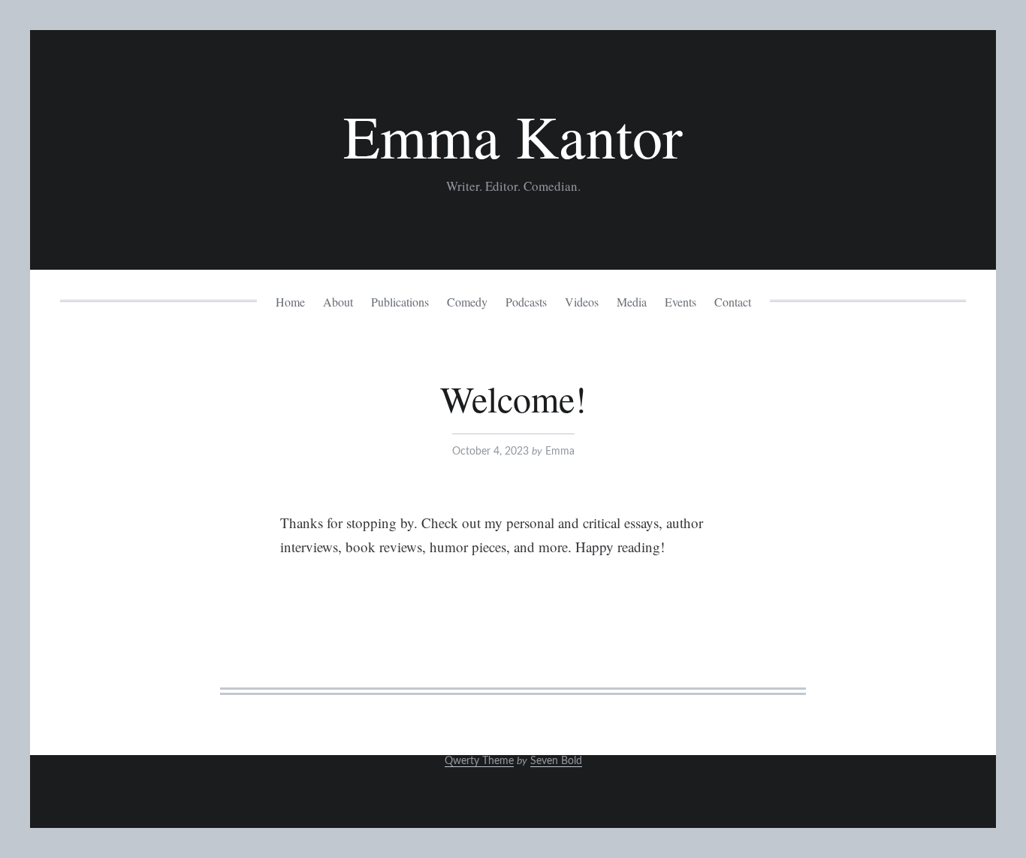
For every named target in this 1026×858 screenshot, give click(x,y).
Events (680, 302)
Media (632, 302)
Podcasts (526, 302)
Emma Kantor (513, 135)
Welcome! (513, 398)
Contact (732, 302)
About (338, 302)
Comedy (467, 302)
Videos (582, 302)
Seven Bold (556, 761)
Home (290, 302)
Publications (400, 302)
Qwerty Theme (479, 761)
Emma (560, 451)
